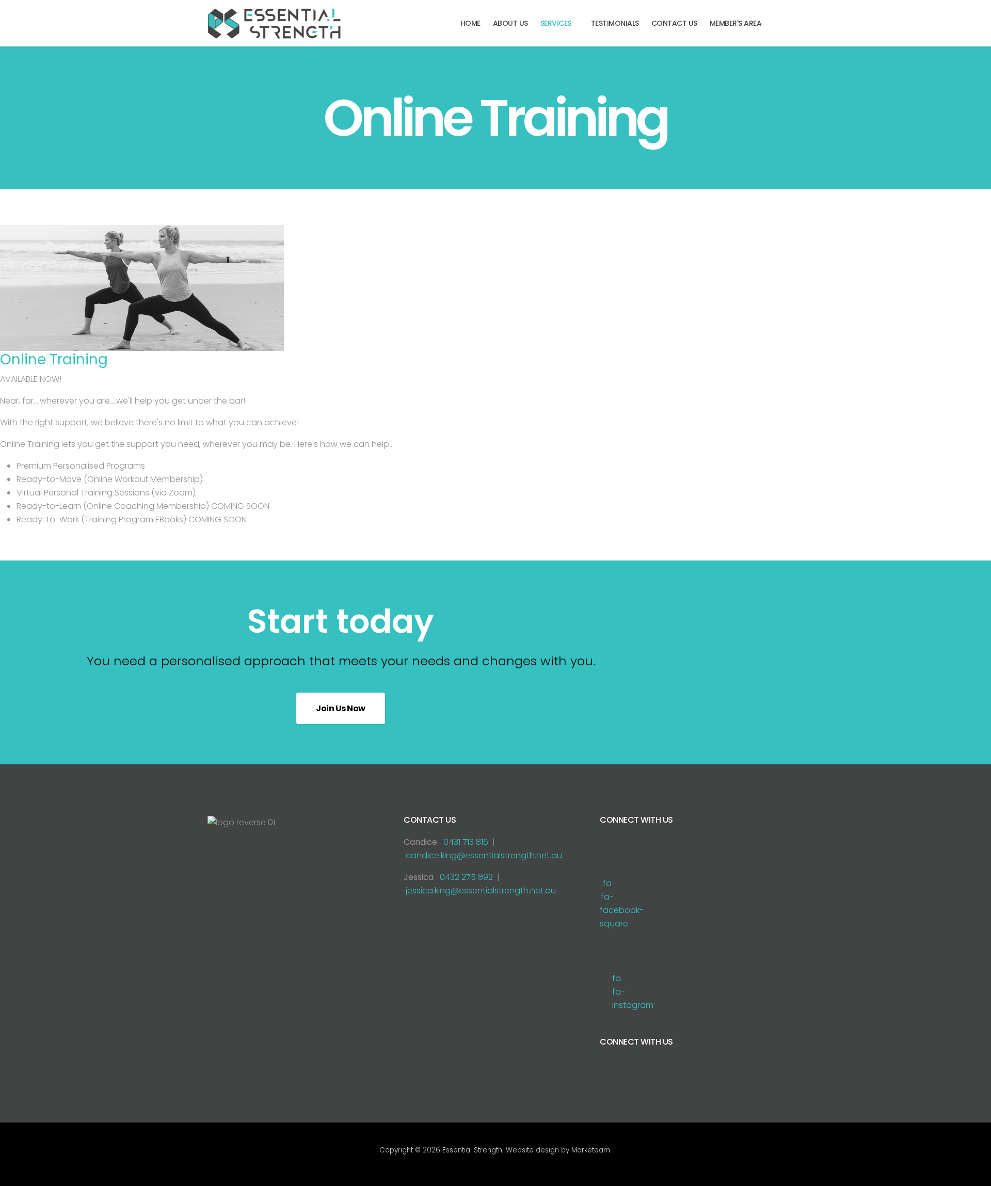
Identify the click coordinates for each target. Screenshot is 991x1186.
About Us (510, 23)
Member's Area (736, 23)
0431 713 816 (465, 842)
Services (555, 23)
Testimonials (615, 23)
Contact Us (674, 23)
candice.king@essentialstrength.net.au (484, 855)
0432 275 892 (466, 877)
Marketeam (590, 1150)
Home (470, 23)
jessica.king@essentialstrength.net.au (481, 890)
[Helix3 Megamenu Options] (779, 22)
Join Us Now (340, 708)
